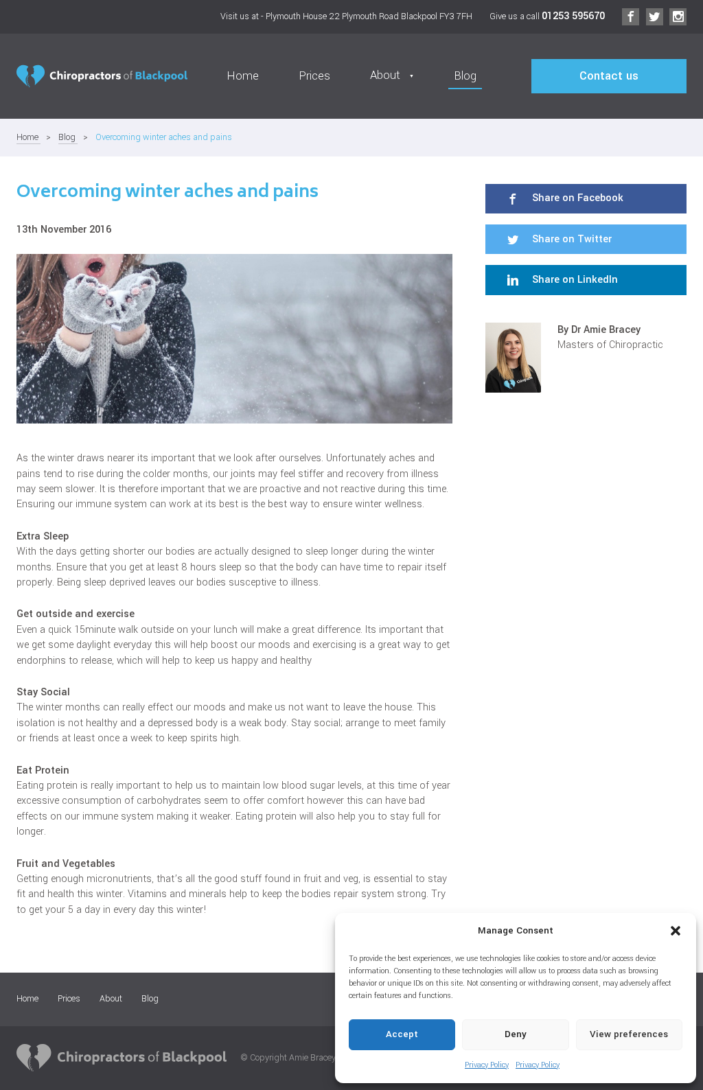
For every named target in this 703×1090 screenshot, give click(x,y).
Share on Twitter (570, 239)
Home (243, 76)
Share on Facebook (576, 198)
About (111, 999)
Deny (516, 1034)
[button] (675, 931)
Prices (314, 76)
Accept (402, 1034)
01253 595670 (573, 16)
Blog (465, 76)
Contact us (608, 76)
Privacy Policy (487, 1065)
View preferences (629, 1034)
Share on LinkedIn (573, 279)
